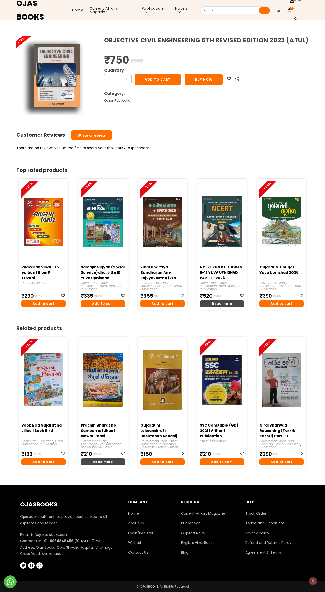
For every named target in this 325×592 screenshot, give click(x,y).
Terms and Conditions (265, 523)
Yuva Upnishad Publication (101, 287)
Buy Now (204, 79)
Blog (184, 552)
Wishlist (134, 542)
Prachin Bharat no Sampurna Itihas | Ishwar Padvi (98, 430)
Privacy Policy (257, 533)
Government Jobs (94, 283)
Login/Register (140, 533)
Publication (89, 286)
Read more (222, 303)
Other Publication (118, 100)
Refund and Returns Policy (268, 542)
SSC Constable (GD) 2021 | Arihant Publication (219, 430)
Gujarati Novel (193, 533)
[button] (229, 78)
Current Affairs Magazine (203, 513)
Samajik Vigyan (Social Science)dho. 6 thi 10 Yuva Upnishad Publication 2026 (103, 273)
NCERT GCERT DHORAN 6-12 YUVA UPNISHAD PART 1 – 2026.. (221, 272)
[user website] (279, 10)
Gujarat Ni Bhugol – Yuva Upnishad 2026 (278, 270)
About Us (136, 523)
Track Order (255, 513)
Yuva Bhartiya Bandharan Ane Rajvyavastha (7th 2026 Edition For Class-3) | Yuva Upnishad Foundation (162, 273)
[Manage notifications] (313, 581)
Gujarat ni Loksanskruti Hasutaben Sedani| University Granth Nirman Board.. (158, 431)
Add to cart (158, 79)
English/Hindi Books (197, 542)
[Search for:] (294, 19)
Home (133, 513)
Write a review (91, 135)
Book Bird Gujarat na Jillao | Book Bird (41, 428)
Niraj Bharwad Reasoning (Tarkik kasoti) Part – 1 (277, 430)
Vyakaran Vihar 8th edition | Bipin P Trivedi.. (40, 272)
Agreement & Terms (263, 552)
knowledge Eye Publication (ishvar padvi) (101, 445)
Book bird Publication (37, 441)
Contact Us (138, 552)
